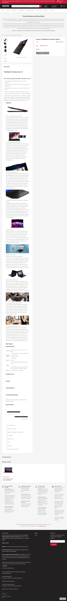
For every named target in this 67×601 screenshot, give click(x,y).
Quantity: (38, 49)
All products (7, 35)
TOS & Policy (45, 10)
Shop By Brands (21, 10)
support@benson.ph (42, 525)
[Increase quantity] (47, 49)
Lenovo (37, 41)
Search (36, 535)
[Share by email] (62, 42)
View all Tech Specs (9, 401)
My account (54, 6)
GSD (3, 597)
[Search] (40, 6)
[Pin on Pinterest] (58, 42)
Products (14, 10)
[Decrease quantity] (41, 49)
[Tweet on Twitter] (60, 42)
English (4, 593)
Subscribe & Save (61, 2)
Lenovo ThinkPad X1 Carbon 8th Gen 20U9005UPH (8, 479)
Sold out (42, 53)
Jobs (36, 10)
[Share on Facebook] (56, 42)
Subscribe (54, 544)
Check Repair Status (30, 10)
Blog (40, 10)
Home (3, 10)
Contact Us (8, 10)
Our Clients (51, 10)
